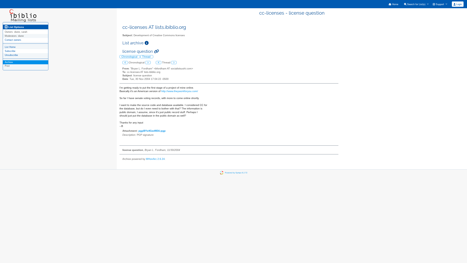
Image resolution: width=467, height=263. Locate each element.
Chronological (129, 56)
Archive (9, 62)
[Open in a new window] (147, 43)
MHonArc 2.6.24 (155, 159)
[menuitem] (393, 4)
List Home (10, 47)
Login (459, 4)
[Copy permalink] (156, 51)
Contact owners (13, 40)
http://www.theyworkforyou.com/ (179, 91)
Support (439, 4)
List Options (16, 27)
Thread (146, 56)
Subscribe (10, 51)
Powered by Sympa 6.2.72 (236, 173)
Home (394, 4)
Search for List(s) (415, 4)
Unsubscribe (11, 55)
